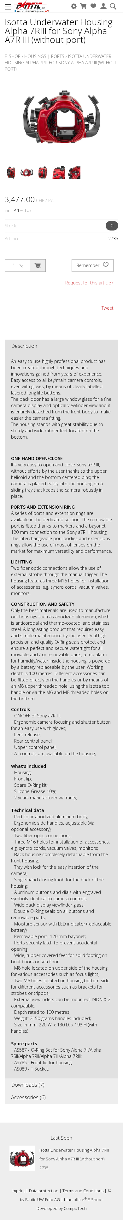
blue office (75, 1199)
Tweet (108, 308)
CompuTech (75, 1208)
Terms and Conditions (82, 1191)
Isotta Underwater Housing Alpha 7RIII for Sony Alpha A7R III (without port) (61, 62)
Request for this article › (89, 283)
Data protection (43, 1191)
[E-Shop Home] (31, 6)
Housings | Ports (44, 56)
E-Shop (12, 56)
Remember (89, 265)
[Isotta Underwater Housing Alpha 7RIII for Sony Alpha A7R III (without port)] (22, 1158)
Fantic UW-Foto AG (42, 1199)
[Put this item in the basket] (37, 265)
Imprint (18, 1191)
